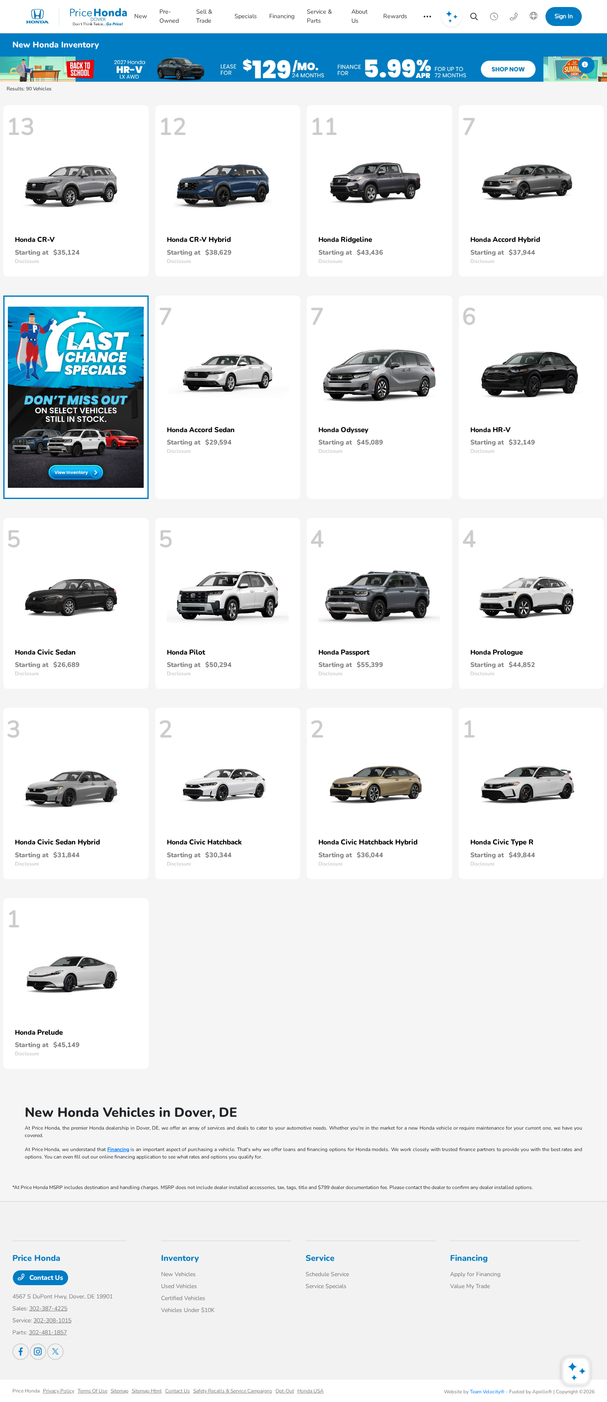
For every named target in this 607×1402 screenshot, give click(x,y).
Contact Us (45, 1277)
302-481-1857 (48, 1332)
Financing (118, 1149)
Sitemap (119, 1391)
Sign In (564, 16)
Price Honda (26, 1391)
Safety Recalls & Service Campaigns (232, 1391)
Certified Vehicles (183, 1298)
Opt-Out (284, 1391)
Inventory (180, 1258)
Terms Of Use (92, 1391)
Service (320, 1258)
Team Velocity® (487, 1391)
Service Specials (326, 1286)
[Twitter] (55, 1351)
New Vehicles (178, 1274)
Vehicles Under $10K (188, 1310)
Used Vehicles (179, 1286)
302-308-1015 (52, 1320)
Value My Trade (470, 1286)
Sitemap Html (147, 1391)
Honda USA (310, 1391)
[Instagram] (38, 1351)
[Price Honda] (76, 16)
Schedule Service (327, 1274)
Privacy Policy (58, 1391)
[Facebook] (20, 1351)
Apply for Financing (475, 1274)
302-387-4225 (48, 1308)
